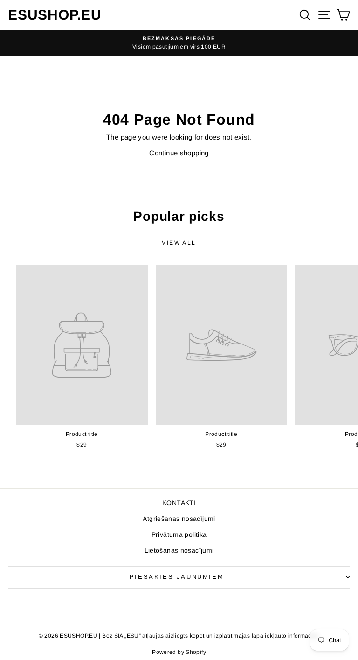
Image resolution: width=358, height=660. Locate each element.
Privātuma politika (179, 534)
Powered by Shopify (179, 652)
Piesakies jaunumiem (177, 576)
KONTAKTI (179, 502)
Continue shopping (178, 153)
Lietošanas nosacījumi (179, 550)
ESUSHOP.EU (55, 14)
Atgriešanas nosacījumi (179, 518)
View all (179, 242)
